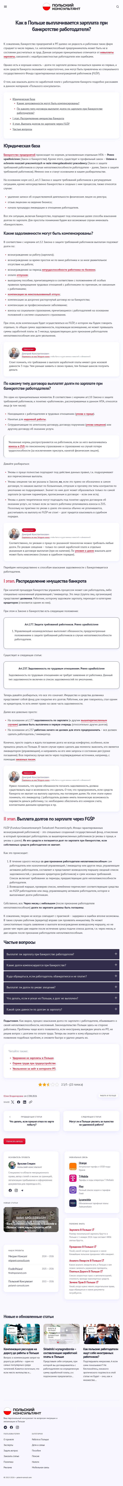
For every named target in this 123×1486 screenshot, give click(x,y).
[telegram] (5, 1427)
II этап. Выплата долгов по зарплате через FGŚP (41, 123)
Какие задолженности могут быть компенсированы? (48, 103)
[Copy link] (31, 1102)
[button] (5, 6)
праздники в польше (81, 1246)
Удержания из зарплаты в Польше (33, 1058)
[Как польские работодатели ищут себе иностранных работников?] (101, 1334)
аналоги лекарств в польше (85, 1260)
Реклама (8, 1467)
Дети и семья (38, 1444)
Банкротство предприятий (19, 154)
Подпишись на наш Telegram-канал (36, 356)
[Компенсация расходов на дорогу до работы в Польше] (22, 1334)
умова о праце (84, 414)
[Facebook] (10, 1190)
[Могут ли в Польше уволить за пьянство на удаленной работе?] (91, 1121)
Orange (83, 1163)
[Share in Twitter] (13, 1102)
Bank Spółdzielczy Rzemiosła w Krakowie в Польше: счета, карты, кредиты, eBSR (31, 1225)
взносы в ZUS (17, 446)
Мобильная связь (40, 1467)
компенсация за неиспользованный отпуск (34, 294)
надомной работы (35, 419)
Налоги (35, 1461)
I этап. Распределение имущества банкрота (38, 118)
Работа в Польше (108, 1096)
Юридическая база (24, 99)
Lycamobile (85, 1199)
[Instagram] (16, 1190)
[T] (22, 1190)
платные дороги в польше (84, 1271)
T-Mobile (83, 1176)
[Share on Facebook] (19, 1102)
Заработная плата (53, 1336)
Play (81, 1186)
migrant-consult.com (19, 1260)
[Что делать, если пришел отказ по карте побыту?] (32, 1121)
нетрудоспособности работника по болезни (68, 269)
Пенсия (35, 1456)
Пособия (36, 1450)
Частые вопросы (22, 129)
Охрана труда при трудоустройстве (34, 1063)
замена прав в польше (82, 1282)
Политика (8, 1461)
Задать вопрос (11, 1450)
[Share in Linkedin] (25, 1102)
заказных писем (25, 759)
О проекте (9, 1439)
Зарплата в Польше (80, 1229)
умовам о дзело (84, 550)
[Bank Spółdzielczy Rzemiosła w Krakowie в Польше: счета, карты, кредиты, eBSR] (31, 1219)
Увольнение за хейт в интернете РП (34, 1068)
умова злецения (95, 424)
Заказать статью (11, 1456)
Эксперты (8, 1444)
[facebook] (11, 1427)
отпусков (22, 275)
